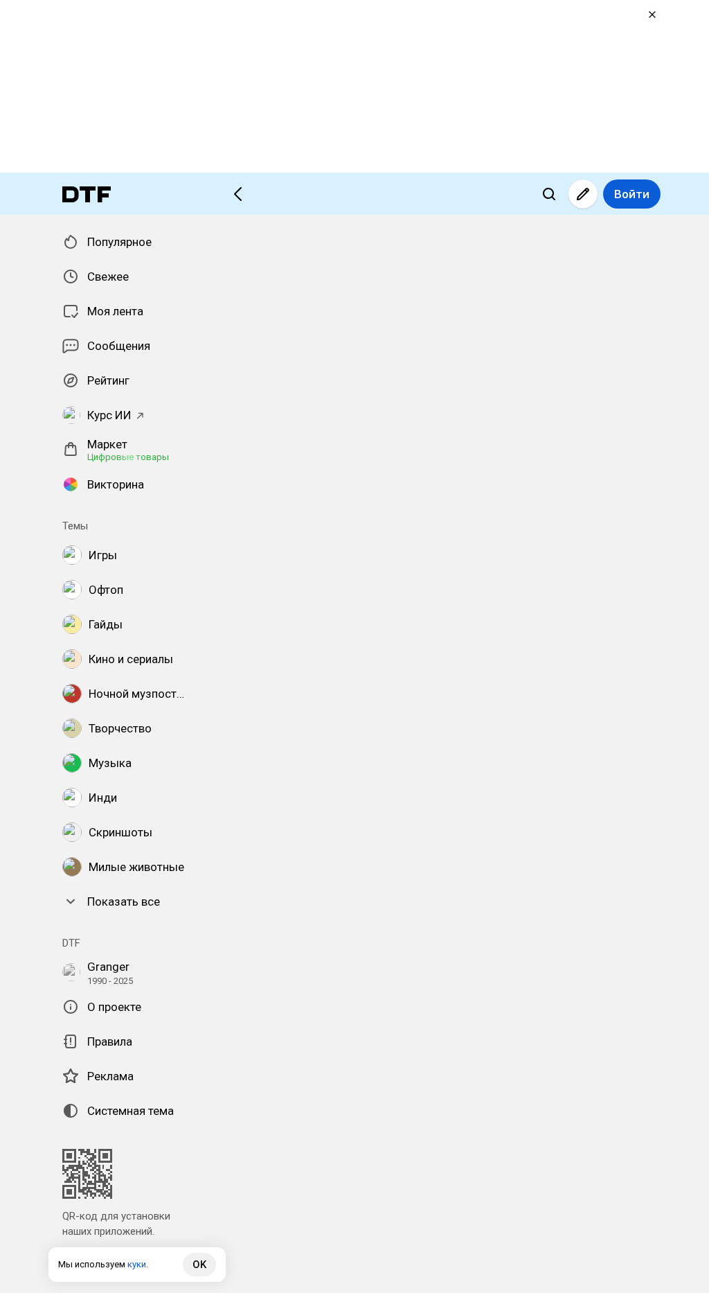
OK (199, 1264)
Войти (631, 194)
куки (136, 1264)
